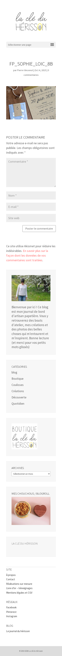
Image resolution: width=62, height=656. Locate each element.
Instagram (11, 616)
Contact (10, 579)
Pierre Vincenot (25, 70)
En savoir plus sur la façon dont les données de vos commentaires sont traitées (27, 255)
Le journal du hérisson (18, 631)
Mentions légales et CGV (19, 592)
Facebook (11, 607)
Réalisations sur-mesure (19, 583)
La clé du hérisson (25, 543)
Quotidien (18, 403)
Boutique (17, 379)
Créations (18, 391)
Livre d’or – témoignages (19, 588)
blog (14, 372)
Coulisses (18, 385)
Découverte (19, 397)
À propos (11, 575)
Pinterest (11, 612)
